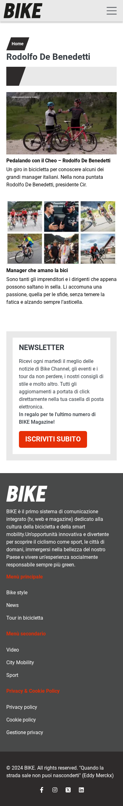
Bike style (16, 593)
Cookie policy (21, 720)
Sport (12, 675)
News (12, 605)
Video (12, 650)
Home (18, 43)
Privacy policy (21, 707)
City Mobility (20, 662)
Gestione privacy (24, 732)
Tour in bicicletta (24, 618)
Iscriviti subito (53, 439)
